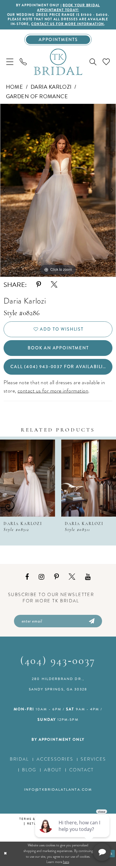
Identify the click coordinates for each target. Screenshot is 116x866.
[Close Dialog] (5, 853)
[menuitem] (9, 61)
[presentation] (27, 478)
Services (93, 759)
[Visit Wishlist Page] (106, 61)
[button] (9, 61)
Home (14, 87)
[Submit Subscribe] (91, 621)
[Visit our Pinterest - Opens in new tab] (56, 577)
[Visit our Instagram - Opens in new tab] (41, 577)
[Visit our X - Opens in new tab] (72, 577)
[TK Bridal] (58, 62)
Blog (29, 770)
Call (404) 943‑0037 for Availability (59, 366)
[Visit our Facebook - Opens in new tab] (27, 577)
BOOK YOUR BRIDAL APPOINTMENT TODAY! (68, 7)
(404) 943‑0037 (58, 661)
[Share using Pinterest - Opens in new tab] (38, 284)
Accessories (55, 759)
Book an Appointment (58, 348)
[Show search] (93, 62)
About (53, 770)
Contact (81, 770)
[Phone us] (23, 61)
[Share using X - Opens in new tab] (54, 285)
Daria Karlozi (51, 87)
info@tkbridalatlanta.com (58, 789)
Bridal (19, 759)
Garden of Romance (37, 96)
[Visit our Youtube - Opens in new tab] (88, 577)
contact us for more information (67, 24)
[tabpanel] (58, 190)
